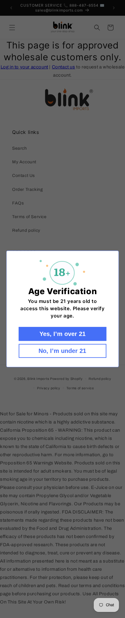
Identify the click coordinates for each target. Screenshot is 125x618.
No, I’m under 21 (62, 351)
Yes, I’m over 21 (62, 334)
